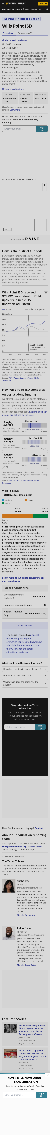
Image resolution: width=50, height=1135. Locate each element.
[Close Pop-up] (47, 1075)
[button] (25, 567)
